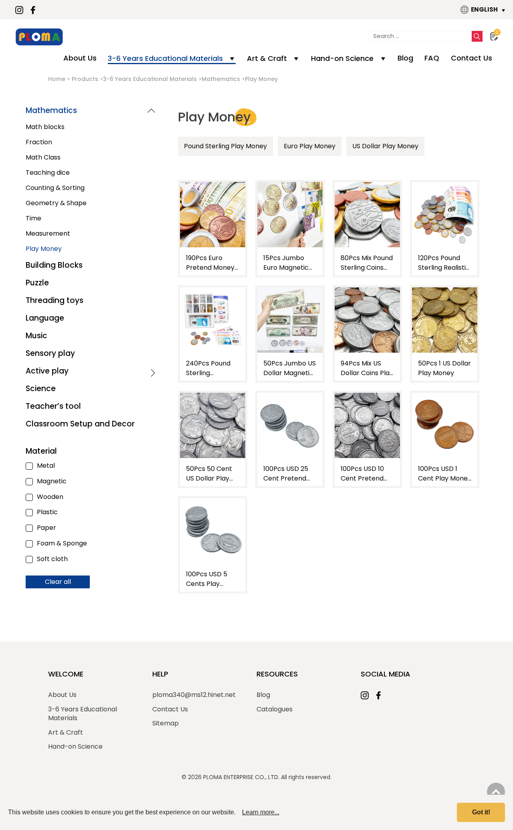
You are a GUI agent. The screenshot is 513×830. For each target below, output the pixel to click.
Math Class (43, 157)
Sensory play (50, 353)
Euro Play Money (309, 146)
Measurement (48, 233)
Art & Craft (267, 58)
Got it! (481, 812)
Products (85, 79)
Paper (46, 528)
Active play (47, 371)
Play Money (44, 248)
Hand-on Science (342, 58)
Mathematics (221, 79)
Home (56, 79)
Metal (46, 466)
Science (41, 388)
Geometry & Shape (56, 203)
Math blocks (45, 126)
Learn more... (260, 812)
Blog (405, 58)
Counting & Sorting (55, 187)
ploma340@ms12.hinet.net (194, 695)
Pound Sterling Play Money (225, 146)
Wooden (50, 497)
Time (33, 218)
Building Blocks (54, 265)
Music (36, 335)
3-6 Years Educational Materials (165, 58)
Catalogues (274, 709)
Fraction (39, 142)
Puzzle (37, 282)
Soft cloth (52, 559)
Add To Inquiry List (213, 262)
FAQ (431, 58)
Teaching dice (48, 172)
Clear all (58, 581)
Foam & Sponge (62, 543)
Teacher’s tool (53, 406)
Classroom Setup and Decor (80, 423)
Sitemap (165, 723)
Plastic (47, 512)
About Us (80, 58)
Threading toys (54, 300)
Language (45, 318)
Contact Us (471, 58)
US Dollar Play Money (385, 146)
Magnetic (52, 481)
